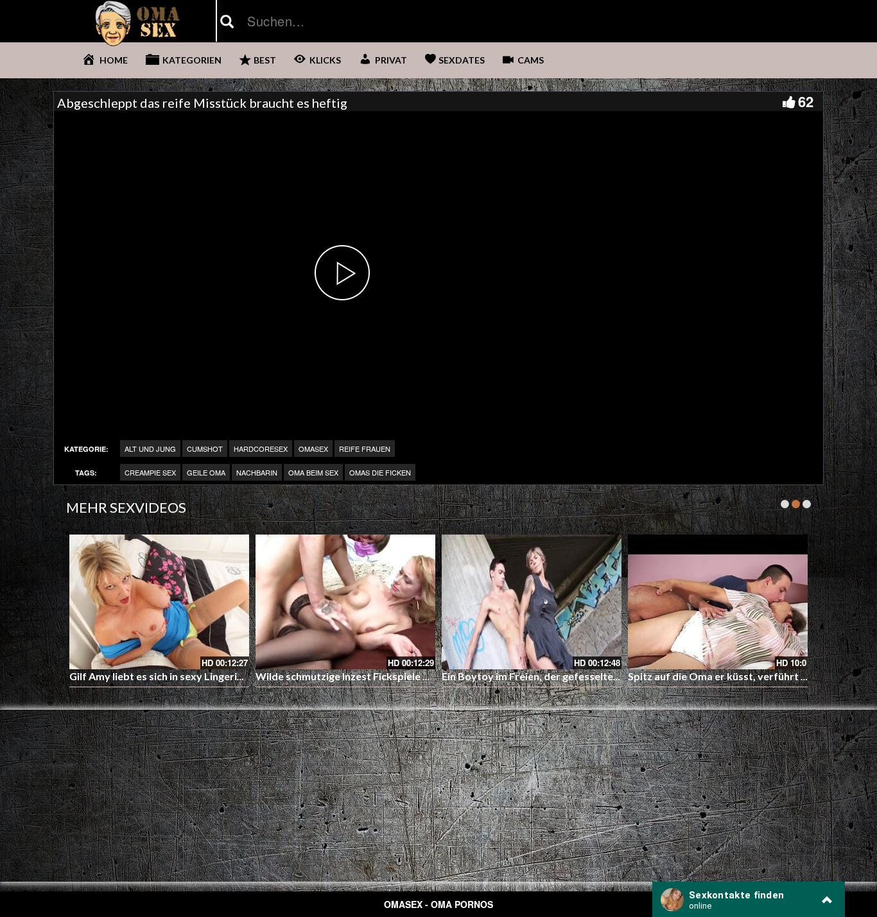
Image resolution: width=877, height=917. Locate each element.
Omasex (313, 448)
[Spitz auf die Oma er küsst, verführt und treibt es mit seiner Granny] (718, 602)
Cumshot (205, 448)
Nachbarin (256, 472)
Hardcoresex (261, 448)
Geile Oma (206, 472)
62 (805, 101)
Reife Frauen (364, 448)
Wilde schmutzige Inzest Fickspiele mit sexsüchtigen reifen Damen (413, 676)
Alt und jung (150, 448)
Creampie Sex (150, 472)
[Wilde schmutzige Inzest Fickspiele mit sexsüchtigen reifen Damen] (345, 602)
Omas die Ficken (380, 472)
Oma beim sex (313, 472)
